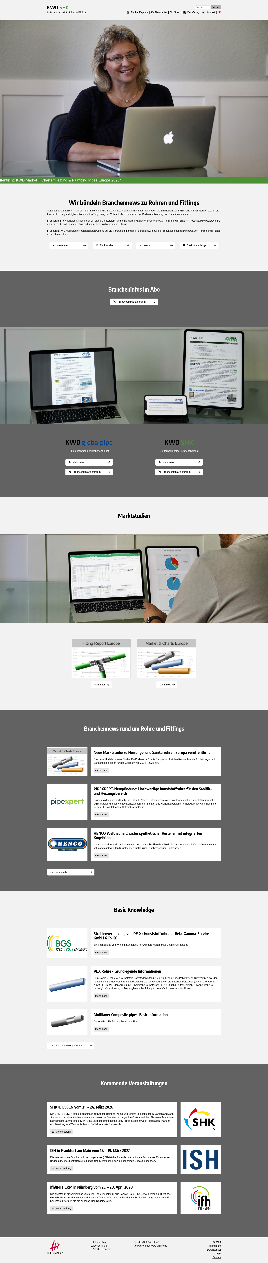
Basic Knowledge (196, 245)
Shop (177, 12)
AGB (218, 1253)
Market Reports (139, 12)
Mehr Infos (78, 462)
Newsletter (161, 12)
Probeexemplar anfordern (132, 301)
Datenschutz (214, 1249)
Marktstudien (107, 245)
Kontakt (210, 12)
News (146, 245)
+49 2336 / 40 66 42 (147, 1242)
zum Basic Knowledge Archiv (66, 1045)
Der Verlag (193, 12)
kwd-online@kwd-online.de (151, 1245)
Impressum (215, 1246)
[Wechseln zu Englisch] (219, 12)
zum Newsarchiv (59, 872)
